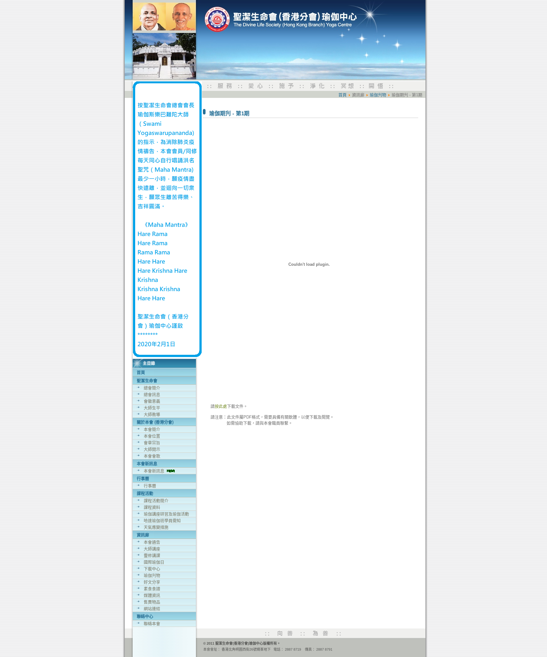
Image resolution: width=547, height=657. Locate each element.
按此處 (221, 406)
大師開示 (152, 449)
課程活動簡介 (156, 500)
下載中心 (152, 568)
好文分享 (152, 582)
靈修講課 (152, 555)
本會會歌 (152, 456)
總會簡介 (152, 388)
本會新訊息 (155, 471)
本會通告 (152, 542)
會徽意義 (152, 401)
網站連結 (152, 608)
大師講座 (152, 548)
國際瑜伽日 (154, 562)
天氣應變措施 (156, 527)
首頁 (141, 372)
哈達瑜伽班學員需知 (162, 520)
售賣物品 (152, 602)
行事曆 (150, 485)
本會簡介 (152, 429)
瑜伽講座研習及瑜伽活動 (166, 514)
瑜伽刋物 (152, 575)
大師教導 (152, 414)
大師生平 (152, 407)
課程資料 (152, 507)
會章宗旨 (152, 442)
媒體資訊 (152, 595)
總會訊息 (152, 394)
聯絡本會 (152, 623)
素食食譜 (152, 588)
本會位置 (152, 436)
